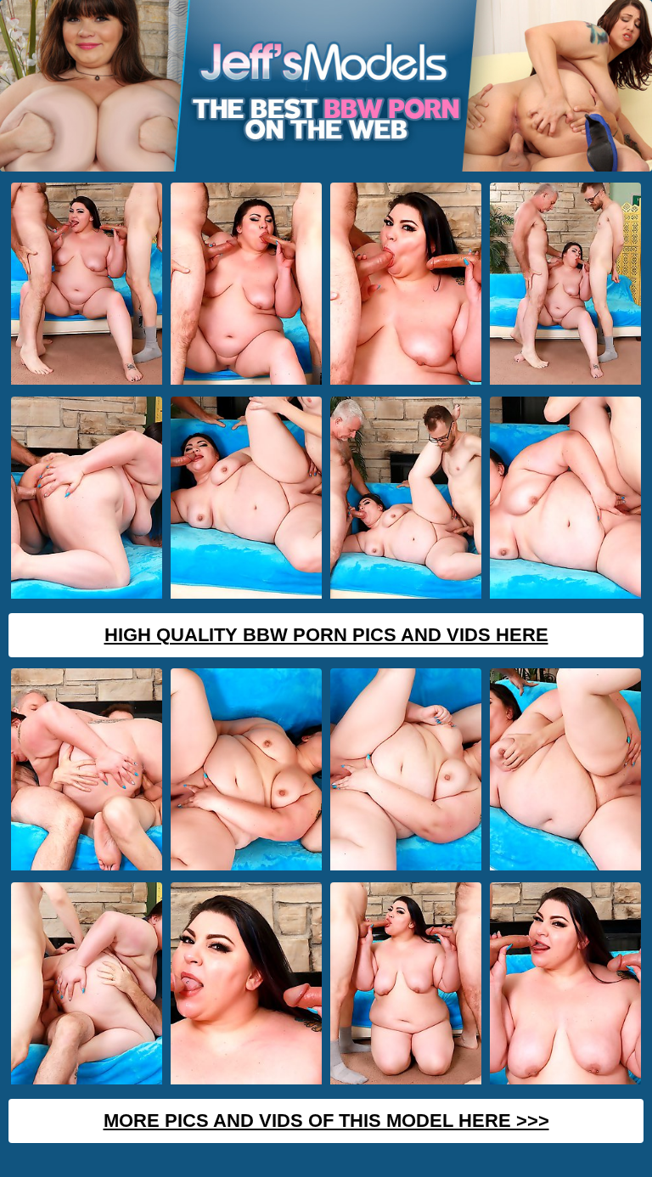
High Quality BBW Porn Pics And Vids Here (326, 634)
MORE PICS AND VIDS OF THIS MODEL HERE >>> (326, 1120)
